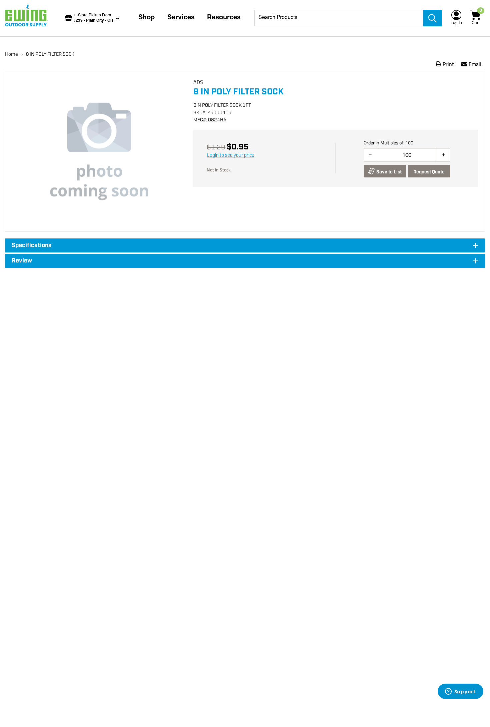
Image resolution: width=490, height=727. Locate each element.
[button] (99, 151)
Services (181, 18)
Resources (224, 18)
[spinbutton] (407, 154)
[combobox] (338, 18)
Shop (146, 18)
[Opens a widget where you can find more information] (460, 692)
